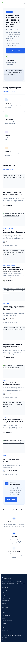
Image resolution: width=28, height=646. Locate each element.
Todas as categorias (7, 620)
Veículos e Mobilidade (9, 265)
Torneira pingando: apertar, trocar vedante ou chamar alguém (14, 231)
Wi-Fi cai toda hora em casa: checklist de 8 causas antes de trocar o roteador (13, 21)
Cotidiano (6, 303)
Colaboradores (6, 615)
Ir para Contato (11, 499)
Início (3, 610)
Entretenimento (7, 342)
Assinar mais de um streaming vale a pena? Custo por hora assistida (12, 346)
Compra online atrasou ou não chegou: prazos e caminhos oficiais (12, 459)
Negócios (4, 603)
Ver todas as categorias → (9, 91)
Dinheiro (5, 455)
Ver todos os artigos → (9, 169)
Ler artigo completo (15, 51)
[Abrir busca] (24, 3)
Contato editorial (6, 630)
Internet (16, 12)
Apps (4, 417)
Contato (4, 623)
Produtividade (5, 600)
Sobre (3, 612)
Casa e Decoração (8, 228)
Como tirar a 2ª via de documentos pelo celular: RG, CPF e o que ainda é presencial (14, 307)
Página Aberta (9, 635)
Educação (5, 190)
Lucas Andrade (10, 60)
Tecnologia (5, 590)
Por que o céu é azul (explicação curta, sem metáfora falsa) (13, 383)
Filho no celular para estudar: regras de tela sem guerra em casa (12, 194)
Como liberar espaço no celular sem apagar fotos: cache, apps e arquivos (13, 421)
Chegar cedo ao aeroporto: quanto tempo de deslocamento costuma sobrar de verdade (13, 269)
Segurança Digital (6, 598)
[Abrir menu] (19, 3)
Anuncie (4, 618)
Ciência (5, 380)
